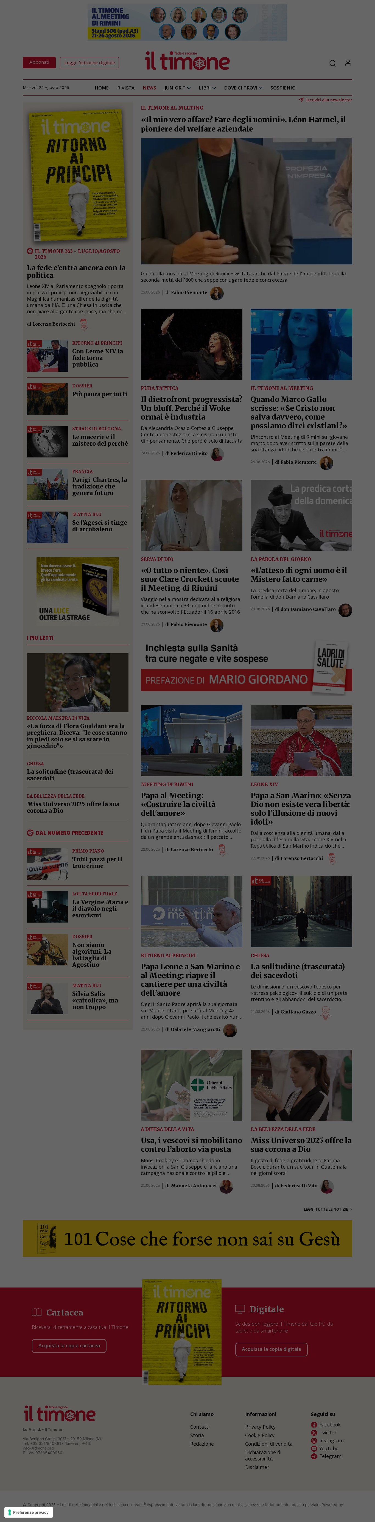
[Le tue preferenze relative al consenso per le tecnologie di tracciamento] (28, 1512)
